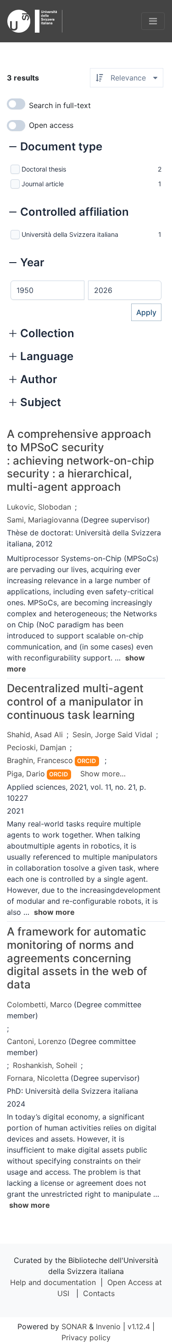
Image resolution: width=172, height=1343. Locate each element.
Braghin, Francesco (40, 760)
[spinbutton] (47, 290)
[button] (55, 147)
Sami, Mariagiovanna (43, 519)
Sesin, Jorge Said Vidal (112, 734)
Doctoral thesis (44, 169)
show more (54, 912)
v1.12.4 (139, 1326)
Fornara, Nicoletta (38, 1078)
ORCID (86, 761)
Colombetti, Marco (39, 1004)
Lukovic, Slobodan (39, 506)
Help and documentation (53, 1282)
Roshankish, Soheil (45, 1065)
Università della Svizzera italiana (70, 234)
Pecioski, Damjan (36, 747)
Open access (51, 125)
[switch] (16, 103)
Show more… (103, 773)
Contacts (99, 1293)
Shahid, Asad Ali (35, 734)
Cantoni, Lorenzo (37, 1041)
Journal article (43, 184)
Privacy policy (86, 1337)
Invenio (108, 1326)
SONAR (74, 1326)
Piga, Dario (26, 773)
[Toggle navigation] (153, 21)
